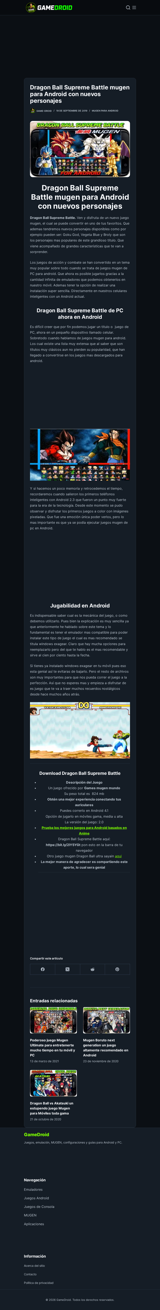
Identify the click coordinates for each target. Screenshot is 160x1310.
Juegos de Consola (39, 1207)
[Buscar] (128, 7)
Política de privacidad (39, 1283)
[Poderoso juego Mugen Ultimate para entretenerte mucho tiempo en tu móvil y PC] (53, 1020)
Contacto (30, 1274)
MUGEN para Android (105, 110)
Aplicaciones (34, 1224)
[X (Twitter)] (67, 969)
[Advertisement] (80, 46)
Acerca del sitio (34, 1265)
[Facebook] (42, 969)
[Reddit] (92, 969)
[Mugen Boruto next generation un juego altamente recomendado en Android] (106, 1020)
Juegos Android (36, 1198)
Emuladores (33, 1189)
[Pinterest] (117, 969)
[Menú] (134, 7)
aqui (118, 856)
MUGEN (30, 1215)
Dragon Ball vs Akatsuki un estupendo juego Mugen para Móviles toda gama (51, 1108)
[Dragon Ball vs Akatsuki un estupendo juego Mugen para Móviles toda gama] (53, 1083)
